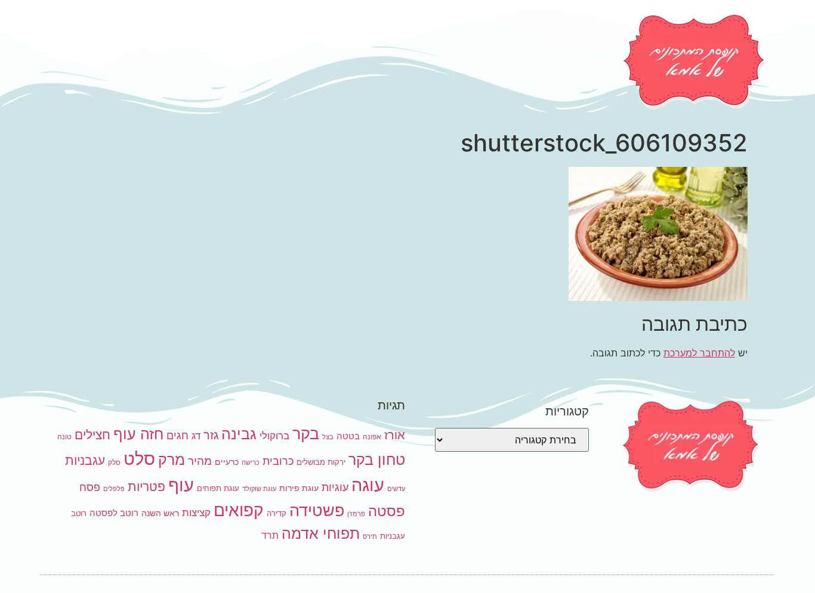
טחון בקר (376, 459)
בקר (305, 433)
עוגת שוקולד (259, 489)
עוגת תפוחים (218, 488)
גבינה (239, 433)
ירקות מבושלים (321, 462)
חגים (177, 435)
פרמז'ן (356, 514)
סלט (139, 458)
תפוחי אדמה (321, 533)
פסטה (386, 511)
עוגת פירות (299, 488)
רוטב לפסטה (113, 513)
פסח (89, 486)
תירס (370, 537)
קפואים (239, 510)
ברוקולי (274, 436)
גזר (210, 435)
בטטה (348, 436)
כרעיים (227, 462)
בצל (328, 437)
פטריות (146, 486)
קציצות (196, 513)
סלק (114, 462)
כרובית (278, 460)
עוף (181, 484)
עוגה (367, 484)
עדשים (396, 489)
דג (196, 436)
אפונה (372, 436)
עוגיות (335, 486)
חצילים (92, 434)
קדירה (276, 513)
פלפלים (114, 489)
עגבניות (85, 460)
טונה (64, 436)
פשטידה (316, 510)
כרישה (251, 463)
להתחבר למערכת (699, 353)
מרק (171, 459)
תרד (270, 535)
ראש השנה (160, 513)
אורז (394, 435)
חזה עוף (138, 434)
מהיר (200, 461)
